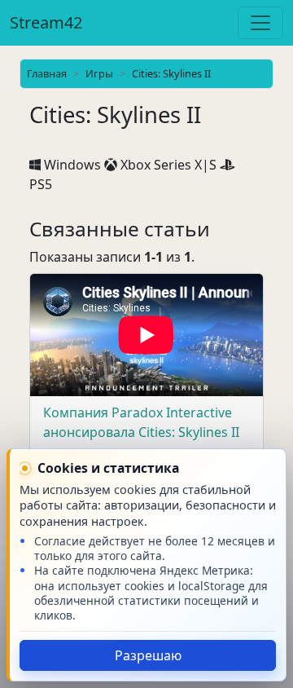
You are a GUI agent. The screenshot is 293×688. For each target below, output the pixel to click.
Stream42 (46, 22)
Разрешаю (148, 655)
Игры (99, 73)
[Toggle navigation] (260, 23)
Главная (47, 73)
